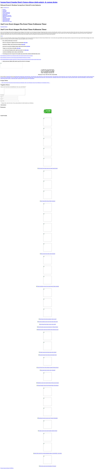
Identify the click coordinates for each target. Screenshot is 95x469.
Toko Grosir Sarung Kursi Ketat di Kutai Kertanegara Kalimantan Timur (13, 82)
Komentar (2, 94)
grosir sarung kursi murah (47, 76)
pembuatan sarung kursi (57, 77)
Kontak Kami (5, 14)
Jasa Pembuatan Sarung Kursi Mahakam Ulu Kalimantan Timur (38, 82)
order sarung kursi (49, 77)
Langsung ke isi (6, 7)
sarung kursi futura (89, 77)
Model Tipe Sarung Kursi (7, 16)
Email (1, 98)
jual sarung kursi (74, 76)
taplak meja (20, 78)
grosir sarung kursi (39, 76)
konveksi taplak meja (14, 77)
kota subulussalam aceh (23, 77)
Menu (2, 7)
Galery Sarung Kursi (6, 13)
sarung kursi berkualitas (82, 77)
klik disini (27, 50)
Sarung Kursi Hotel (6, 20)
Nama (1, 96)
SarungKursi (32, 78)
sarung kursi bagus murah (72, 77)
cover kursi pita (33, 76)
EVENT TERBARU (6, 12)
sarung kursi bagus (64, 77)
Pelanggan (4, 17)
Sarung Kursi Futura (6, 19)
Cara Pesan (5, 10)
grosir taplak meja (56, 76)
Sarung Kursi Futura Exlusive (5, 78)
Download (4, 11)
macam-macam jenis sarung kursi (39, 77)
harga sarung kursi (62, 76)
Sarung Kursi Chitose (6, 18)
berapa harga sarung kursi (19, 76)
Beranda (4, 9)
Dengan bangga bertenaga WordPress (6, 468)
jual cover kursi (68, 76)
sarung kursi (9, 76)
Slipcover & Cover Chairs (7, 21)
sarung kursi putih (14, 78)
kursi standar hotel (30, 77)
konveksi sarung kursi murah (5, 77)
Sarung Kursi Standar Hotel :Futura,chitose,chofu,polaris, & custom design (28, 2)
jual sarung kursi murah (82, 76)
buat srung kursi (27, 76)
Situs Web (2, 100)
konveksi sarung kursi (90, 76)
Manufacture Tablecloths (7, 15)
